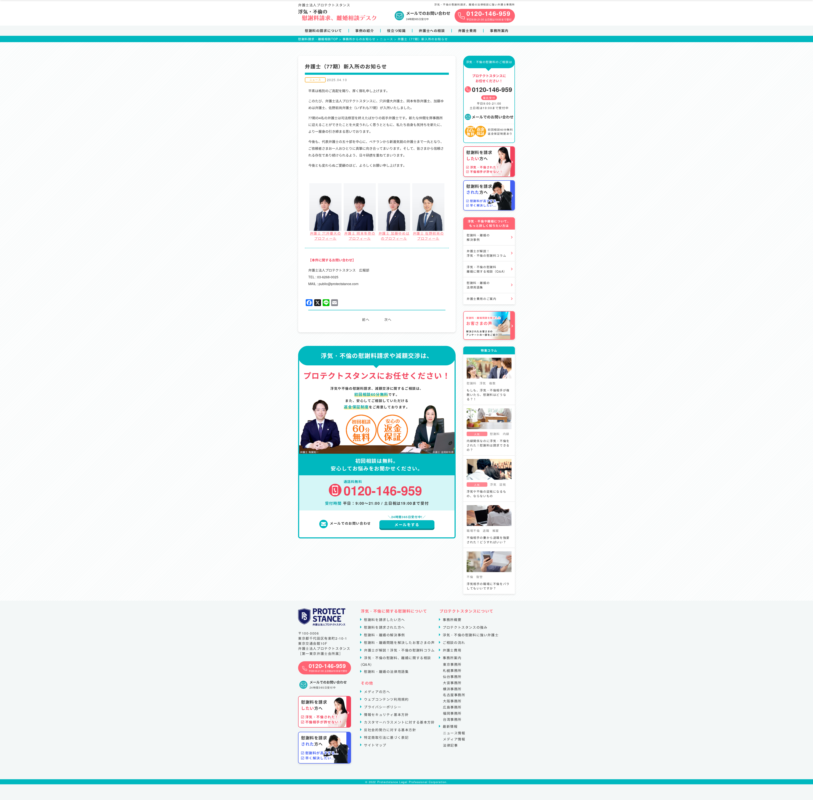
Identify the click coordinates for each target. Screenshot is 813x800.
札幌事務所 (452, 670)
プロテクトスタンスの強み (464, 627)
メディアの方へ (376, 691)
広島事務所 (452, 707)
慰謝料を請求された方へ (384, 627)
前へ (365, 319)
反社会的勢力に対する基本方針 (389, 729)
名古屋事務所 (454, 694)
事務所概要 (451, 619)
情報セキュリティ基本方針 (386, 714)
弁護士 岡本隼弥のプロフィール (359, 236)
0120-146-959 (492, 89)
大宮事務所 (452, 682)
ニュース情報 (454, 733)
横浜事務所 (452, 688)
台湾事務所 (452, 719)
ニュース (315, 79)
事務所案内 (499, 30)
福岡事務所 (452, 713)
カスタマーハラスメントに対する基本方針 (399, 722)
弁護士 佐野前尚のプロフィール (428, 236)
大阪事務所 (452, 701)
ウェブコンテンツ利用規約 (386, 699)
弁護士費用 (467, 30)
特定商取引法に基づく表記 (386, 737)
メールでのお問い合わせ (493, 116)
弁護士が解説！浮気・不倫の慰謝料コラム (486, 253)
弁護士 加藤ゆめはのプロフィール (394, 236)
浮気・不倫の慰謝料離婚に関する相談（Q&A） (487, 269)
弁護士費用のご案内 (481, 299)
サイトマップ (374, 745)
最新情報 (450, 726)
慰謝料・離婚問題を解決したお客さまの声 (399, 642)
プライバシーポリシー (382, 706)
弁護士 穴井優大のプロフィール (325, 236)
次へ (388, 319)
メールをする (406, 524)
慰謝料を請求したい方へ (384, 619)
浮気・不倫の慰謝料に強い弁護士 (470, 634)
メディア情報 (454, 739)
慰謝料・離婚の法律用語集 (478, 285)
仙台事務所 (452, 676)
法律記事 (450, 745)
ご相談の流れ (453, 642)
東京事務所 (452, 664)
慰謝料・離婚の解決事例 (478, 237)
